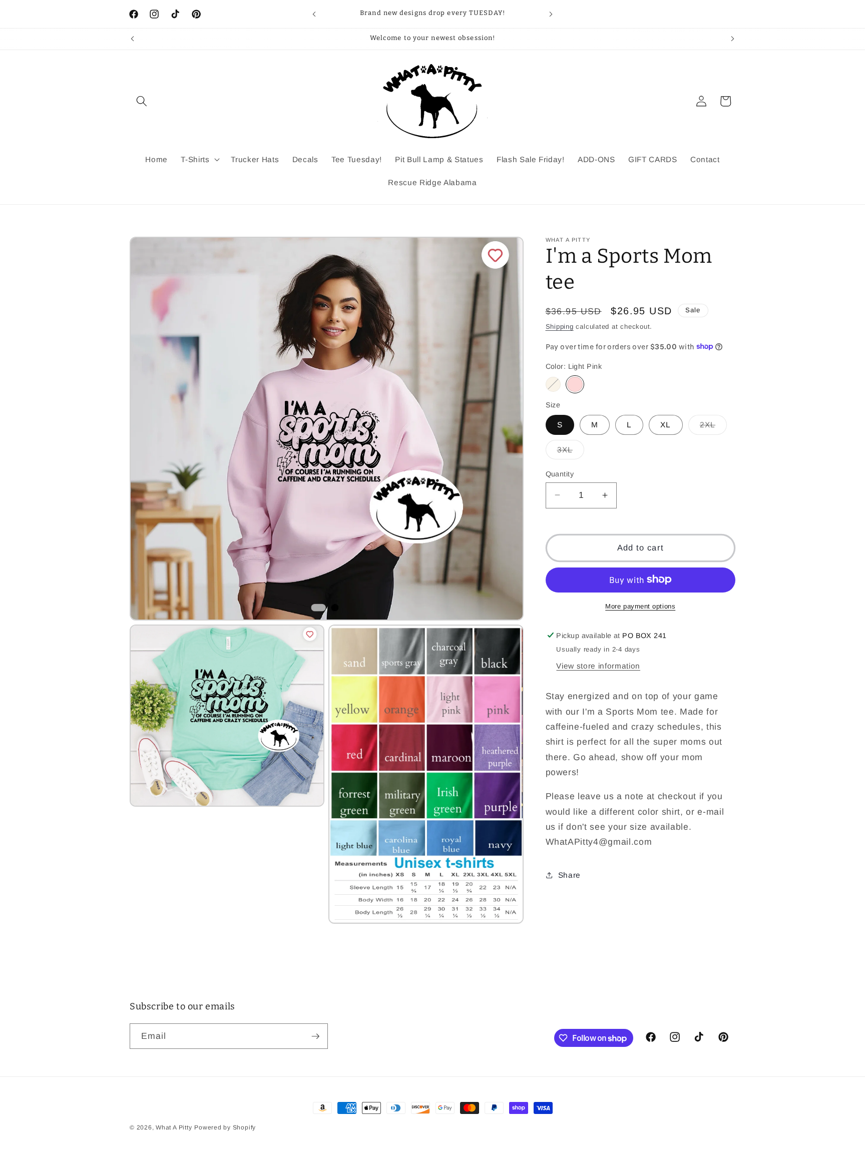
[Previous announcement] (314, 14)
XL (665, 424)
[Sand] (553, 384)
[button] (142, 101)
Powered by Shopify (225, 1127)
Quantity (560, 473)
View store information (598, 665)
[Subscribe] (315, 1036)
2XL (713, 427)
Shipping (560, 326)
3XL (570, 451)
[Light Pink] (575, 384)
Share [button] (569, 874)
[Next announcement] (551, 14)
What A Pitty (174, 1127)
